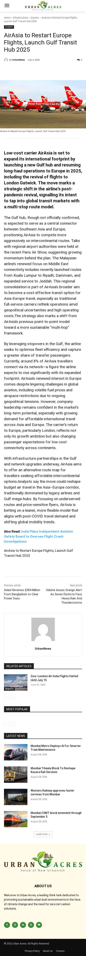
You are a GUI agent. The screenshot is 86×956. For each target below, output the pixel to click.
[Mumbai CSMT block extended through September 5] (15, 819)
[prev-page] (6, 697)
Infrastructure (20, 17)
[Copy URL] (8, 70)
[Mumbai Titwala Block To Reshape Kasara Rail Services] (15, 774)
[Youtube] (39, 925)
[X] (36, 70)
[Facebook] (17, 70)
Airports (34, 17)
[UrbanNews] (6, 60)
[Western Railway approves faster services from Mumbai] (15, 797)
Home (7, 17)
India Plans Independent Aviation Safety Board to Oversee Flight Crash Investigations (38, 536)
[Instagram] (15, 925)
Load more (41, 834)
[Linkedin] (26, 70)
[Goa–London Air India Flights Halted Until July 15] (15, 682)
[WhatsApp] (45, 70)
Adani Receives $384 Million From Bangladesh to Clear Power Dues (22, 594)
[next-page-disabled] (12, 697)
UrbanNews (18, 60)
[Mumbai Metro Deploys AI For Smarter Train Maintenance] (15, 752)
